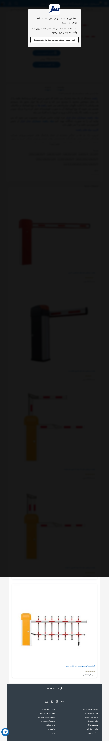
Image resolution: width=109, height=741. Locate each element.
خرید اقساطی (50, 725)
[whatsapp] (52, 701)
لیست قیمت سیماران (47, 709)
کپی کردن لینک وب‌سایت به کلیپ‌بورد (54, 40)
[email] (46, 701)
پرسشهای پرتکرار (92, 725)
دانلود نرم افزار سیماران (47, 713)
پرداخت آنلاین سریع (48, 721)
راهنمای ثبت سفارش (90, 709)
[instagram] (57, 701)
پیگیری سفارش (92, 721)
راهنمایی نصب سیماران (46, 717)
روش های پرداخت (91, 713)
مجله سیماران (93, 732)
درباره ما (52, 732)
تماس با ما (51, 729)
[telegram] (62, 701)
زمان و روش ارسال (91, 717)
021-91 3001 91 (53, 688)
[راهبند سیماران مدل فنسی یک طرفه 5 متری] (54, 624)
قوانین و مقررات (92, 729)
